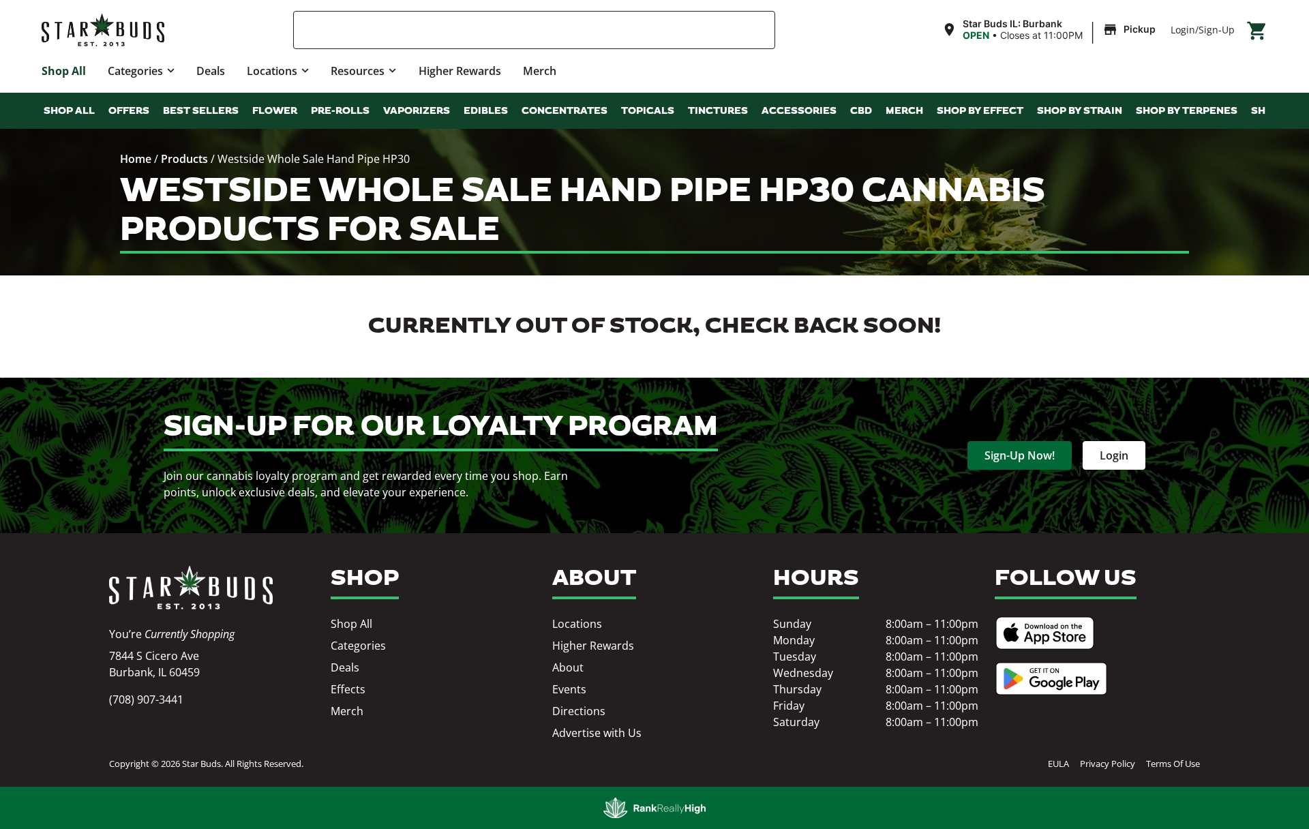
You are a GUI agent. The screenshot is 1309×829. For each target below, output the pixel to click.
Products (184, 158)
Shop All (64, 70)
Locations (272, 70)
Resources (358, 70)
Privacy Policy (1107, 763)
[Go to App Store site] (1045, 633)
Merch (539, 70)
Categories (135, 70)
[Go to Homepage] (191, 587)
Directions (578, 711)
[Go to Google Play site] (1051, 678)
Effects (348, 689)
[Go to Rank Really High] (654, 808)
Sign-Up (1217, 29)
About (568, 667)
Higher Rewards (460, 70)
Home (135, 158)
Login (1183, 29)
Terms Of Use (1173, 763)
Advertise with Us (597, 732)
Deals (210, 70)
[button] (1051, 30)
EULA (1058, 763)
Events (569, 689)
